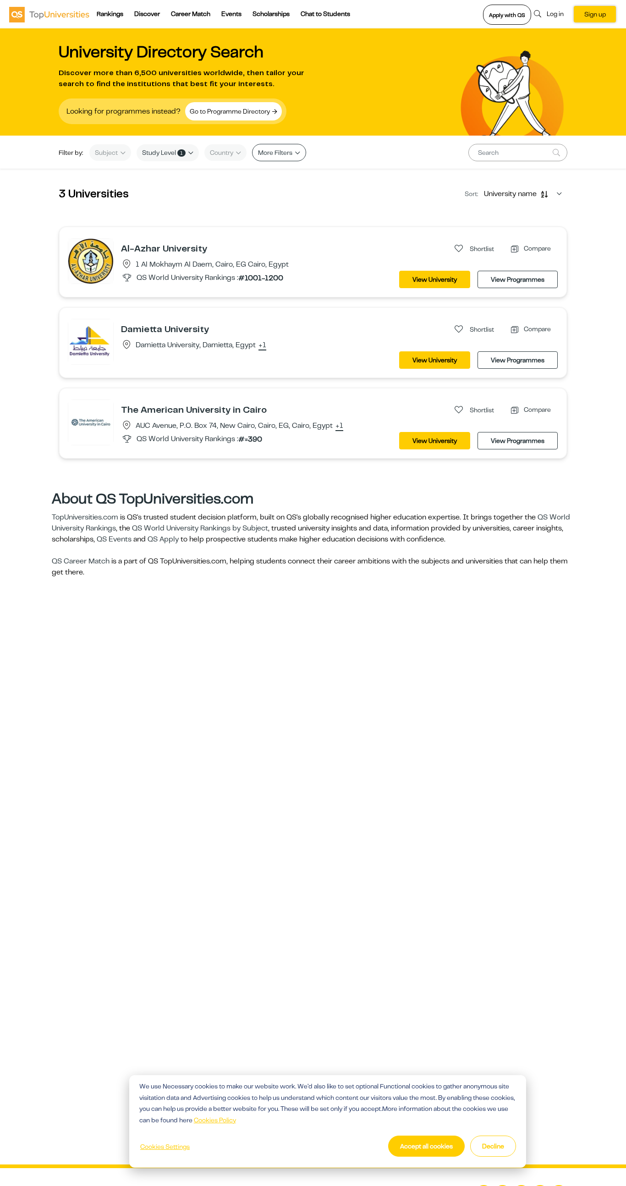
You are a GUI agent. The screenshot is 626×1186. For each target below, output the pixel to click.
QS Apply (163, 539)
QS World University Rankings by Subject (200, 528)
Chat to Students (325, 14)
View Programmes (517, 279)
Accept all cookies (426, 1146)
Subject (107, 152)
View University (434, 279)
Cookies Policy (215, 1120)
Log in (555, 14)
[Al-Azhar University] (90, 260)
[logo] (49, 14)
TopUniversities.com (85, 517)
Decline (493, 1146)
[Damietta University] (90, 341)
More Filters (276, 152)
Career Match (190, 14)
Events (231, 14)
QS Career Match (81, 561)
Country (222, 152)
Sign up (595, 14)
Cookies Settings (165, 1146)
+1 (262, 345)
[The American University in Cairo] (90, 421)
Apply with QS (507, 15)
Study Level (162, 152)
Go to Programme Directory (230, 111)
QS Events (114, 539)
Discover (147, 14)
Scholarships (271, 14)
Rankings (110, 14)
